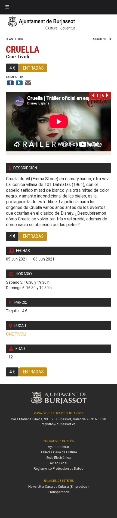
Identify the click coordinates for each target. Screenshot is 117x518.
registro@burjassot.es (59, 424)
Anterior (15, 39)
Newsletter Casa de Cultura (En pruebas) (58, 487)
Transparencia (59, 492)
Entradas (33, 68)
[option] (58, 123)
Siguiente (101, 39)
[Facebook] (10, 83)
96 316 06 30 (96, 419)
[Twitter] (19, 83)
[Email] (28, 83)
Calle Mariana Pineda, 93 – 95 (33, 419)
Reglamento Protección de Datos (58, 469)
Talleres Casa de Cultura (58, 452)
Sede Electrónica (58, 458)
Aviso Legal (58, 463)
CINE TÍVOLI (16, 334)
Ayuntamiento (58, 447)
